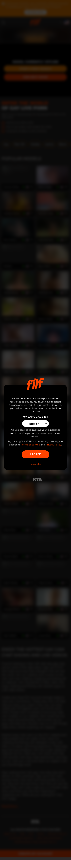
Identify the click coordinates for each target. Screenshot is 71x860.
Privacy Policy (53, 444)
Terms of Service (30, 444)
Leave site (35, 464)
